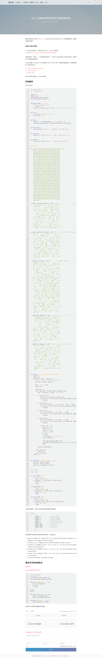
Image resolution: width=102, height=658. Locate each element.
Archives (38, 615)
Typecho (59, 655)
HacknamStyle (32, 70)
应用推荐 (31, 2)
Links (46, 2)
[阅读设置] (92, 2)
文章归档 (25, 2)
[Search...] (81, 2)
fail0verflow (31, 73)
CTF (59, 21)
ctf (27, 611)
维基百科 (27, 566)
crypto (32, 611)
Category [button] (18, 2)
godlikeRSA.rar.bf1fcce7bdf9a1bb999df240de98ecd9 (42, 52)
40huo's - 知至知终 (46, 655)
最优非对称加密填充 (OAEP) (33, 570)
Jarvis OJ (42, 39)
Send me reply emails (68, 646)
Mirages (67, 655)
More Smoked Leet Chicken (35, 68)
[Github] (88, 2)
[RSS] (84, 2)
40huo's (11, 2)
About (37, 2)
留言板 (41, 2)
